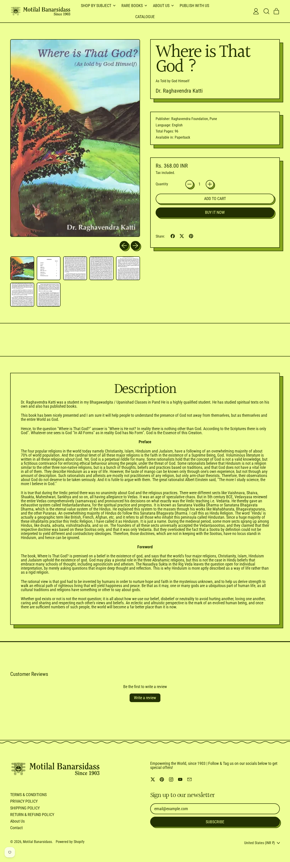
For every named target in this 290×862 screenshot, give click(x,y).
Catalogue (145, 16)
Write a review (145, 697)
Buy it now (215, 212)
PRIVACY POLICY (24, 801)
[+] (210, 184)
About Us (17, 821)
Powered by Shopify (70, 842)
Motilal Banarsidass (37, 842)
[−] (189, 184)
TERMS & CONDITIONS (28, 794)
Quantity (162, 184)
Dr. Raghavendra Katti (179, 91)
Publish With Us (194, 5)
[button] (266, 11)
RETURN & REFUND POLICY (32, 814)
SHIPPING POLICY (25, 808)
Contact (16, 827)
